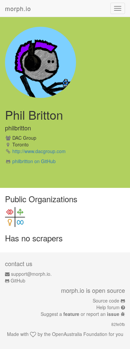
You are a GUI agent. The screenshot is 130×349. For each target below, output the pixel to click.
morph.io (18, 8)
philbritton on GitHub (34, 161)
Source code (106, 300)
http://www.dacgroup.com (39, 151)
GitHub (18, 280)
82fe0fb (118, 324)
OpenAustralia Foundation (79, 334)
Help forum (108, 307)
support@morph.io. (31, 273)
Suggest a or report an (80, 314)
